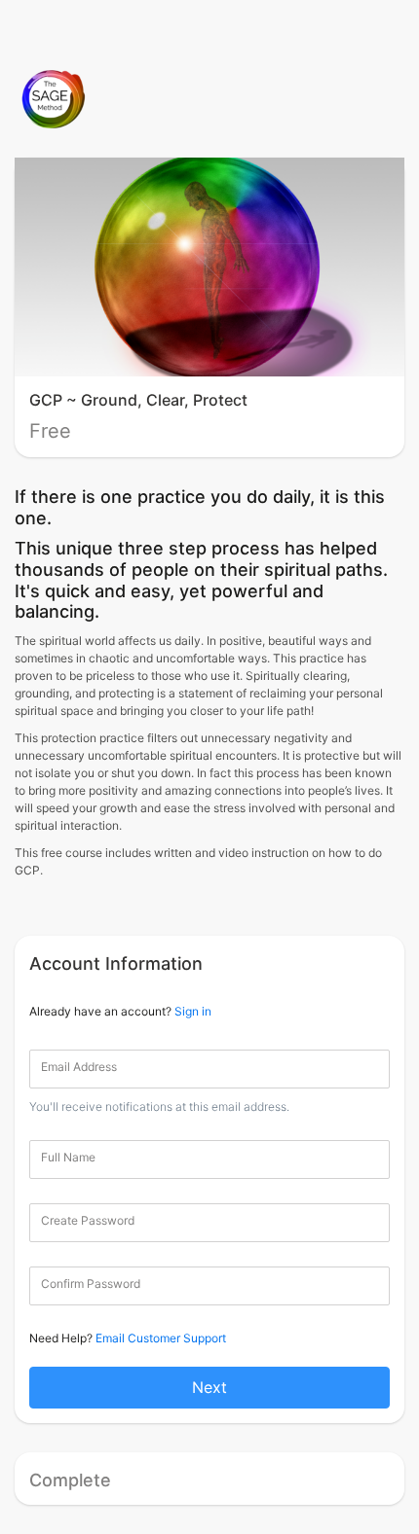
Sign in (192, 1011)
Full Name (68, 1157)
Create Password (87, 1220)
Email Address (79, 1066)
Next (209, 1387)
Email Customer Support (160, 1338)
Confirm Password (90, 1283)
